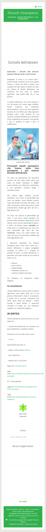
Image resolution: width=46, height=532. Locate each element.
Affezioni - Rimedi (24, 509)
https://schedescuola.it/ (19, 366)
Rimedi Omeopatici (23, 12)
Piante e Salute (16, 511)
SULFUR (11, 339)
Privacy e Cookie (20, 515)
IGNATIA (27, 350)
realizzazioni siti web (31, 524)
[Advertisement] (23, 38)
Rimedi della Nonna (28, 511)
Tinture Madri (34, 509)
